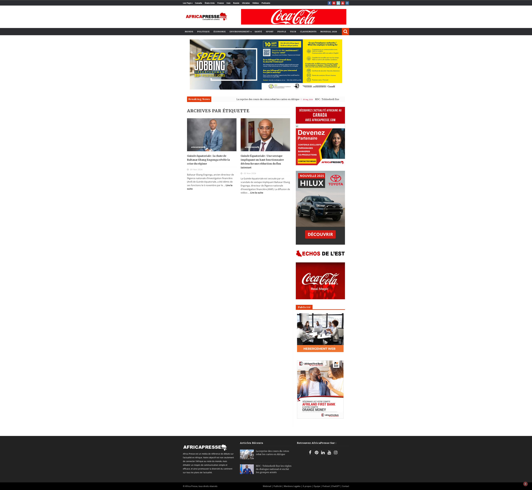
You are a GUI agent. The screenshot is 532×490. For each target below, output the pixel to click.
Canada (198, 3)
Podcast (326, 486)
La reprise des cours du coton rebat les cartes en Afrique (241, 99)
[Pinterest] (334, 3)
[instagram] (347, 3)
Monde (189, 31)
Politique (203, 31)
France (220, 3)
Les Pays (187, 3)
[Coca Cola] (293, 17)
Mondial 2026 (328, 31)
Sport (269, 31)
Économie (219, 31)
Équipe (317, 486)
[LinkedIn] (338, 3)
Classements (308, 31)
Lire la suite (256, 192)
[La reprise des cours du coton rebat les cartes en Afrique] (247, 454)
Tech (293, 31)
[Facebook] (329, 3)
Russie (236, 3)
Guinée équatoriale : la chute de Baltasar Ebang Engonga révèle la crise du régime (208, 159)
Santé (258, 31)
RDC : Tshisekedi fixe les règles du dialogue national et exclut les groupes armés (333, 99)
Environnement (240, 31)
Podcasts (266, 3)
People (281, 31)
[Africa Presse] (206, 16)
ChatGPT (336, 486)
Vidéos (255, 3)
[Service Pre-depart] (266, 88)
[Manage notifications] (525, 484)
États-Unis (210, 3)
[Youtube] (343, 3)
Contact (345, 486)
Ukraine (246, 3)
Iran (228, 3)
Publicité (277, 486)
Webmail (267, 486)
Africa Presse (191, 486)
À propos (307, 486)
